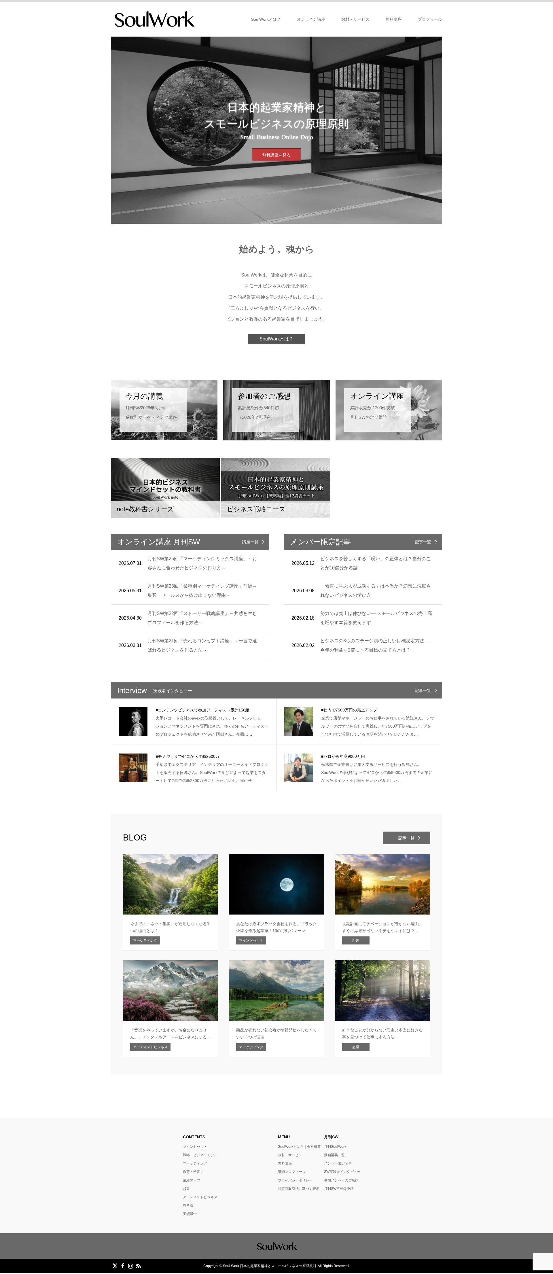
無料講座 (394, 19)
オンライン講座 (311, 19)
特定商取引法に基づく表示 (298, 1189)
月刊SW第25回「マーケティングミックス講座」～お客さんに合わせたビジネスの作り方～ (202, 563)
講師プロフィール (292, 1172)
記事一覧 (423, 542)
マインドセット (195, 1147)
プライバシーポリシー (295, 1180)
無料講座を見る (276, 155)
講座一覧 (250, 542)
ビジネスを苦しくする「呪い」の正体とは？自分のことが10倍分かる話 (375, 563)
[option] (276, 130)
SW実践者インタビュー (342, 1172)
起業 (186, 1189)
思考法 (188, 1205)
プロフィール (430, 19)
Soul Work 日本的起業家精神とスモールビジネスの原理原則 (269, 1266)
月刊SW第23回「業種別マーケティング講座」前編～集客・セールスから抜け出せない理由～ (202, 591)
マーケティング (195, 1163)
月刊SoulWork (335, 1147)
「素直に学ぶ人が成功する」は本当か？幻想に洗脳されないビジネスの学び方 (375, 591)
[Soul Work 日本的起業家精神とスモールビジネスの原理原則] (154, 19)
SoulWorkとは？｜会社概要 (299, 1147)
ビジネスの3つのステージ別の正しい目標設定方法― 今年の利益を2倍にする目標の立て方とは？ (374, 645)
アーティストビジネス (200, 1197)
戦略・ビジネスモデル (200, 1155)
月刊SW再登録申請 (339, 1189)
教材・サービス (355, 19)
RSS (138, 1265)
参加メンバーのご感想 (341, 1180)
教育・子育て (193, 1172)
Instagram (130, 1265)
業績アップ (191, 1180)
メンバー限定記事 (338, 1163)
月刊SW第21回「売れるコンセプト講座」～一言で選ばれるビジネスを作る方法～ (202, 645)
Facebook (122, 1265)
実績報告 (190, 1214)
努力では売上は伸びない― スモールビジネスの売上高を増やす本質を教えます (376, 618)
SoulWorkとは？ (266, 19)
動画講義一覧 (334, 1155)
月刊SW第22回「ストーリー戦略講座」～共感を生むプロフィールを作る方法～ (202, 618)
